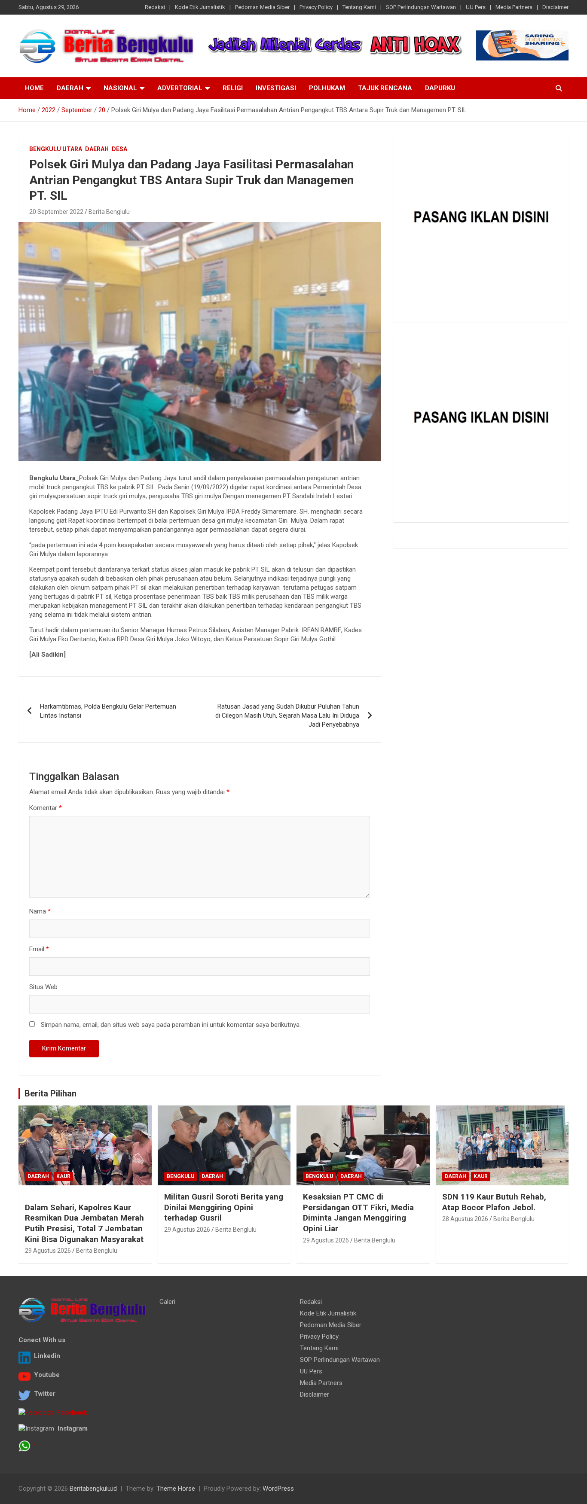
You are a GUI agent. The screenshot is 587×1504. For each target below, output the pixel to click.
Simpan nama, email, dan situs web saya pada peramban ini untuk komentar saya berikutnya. (171, 1025)
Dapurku (440, 88)
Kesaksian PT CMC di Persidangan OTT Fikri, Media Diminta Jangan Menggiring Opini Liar (358, 1212)
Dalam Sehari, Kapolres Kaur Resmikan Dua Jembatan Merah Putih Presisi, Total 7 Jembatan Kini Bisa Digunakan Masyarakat (84, 1223)
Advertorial (179, 88)
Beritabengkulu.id (93, 1488)
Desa (119, 149)
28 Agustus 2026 (465, 1218)
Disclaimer (555, 7)
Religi (233, 88)
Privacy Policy (316, 7)
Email (39, 949)
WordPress (278, 1488)
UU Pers (476, 7)
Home (34, 88)
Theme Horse (175, 1488)
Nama (40, 911)
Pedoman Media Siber (262, 7)
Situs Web (43, 987)
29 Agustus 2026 (48, 1250)
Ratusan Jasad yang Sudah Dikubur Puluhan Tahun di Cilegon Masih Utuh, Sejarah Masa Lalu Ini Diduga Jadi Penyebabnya (287, 715)
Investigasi (276, 88)
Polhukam (327, 88)
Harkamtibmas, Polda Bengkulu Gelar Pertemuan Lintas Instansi (108, 711)
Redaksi (155, 7)
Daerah (70, 88)
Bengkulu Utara (55, 149)
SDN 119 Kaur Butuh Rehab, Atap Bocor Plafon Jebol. (494, 1202)
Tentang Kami (359, 7)
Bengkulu (180, 1176)
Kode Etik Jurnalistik (200, 7)
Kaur (63, 1176)
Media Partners (513, 7)
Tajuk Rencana (385, 88)
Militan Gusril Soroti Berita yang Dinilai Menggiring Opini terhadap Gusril (223, 1207)
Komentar (45, 808)
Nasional (120, 88)
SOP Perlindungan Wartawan (421, 7)
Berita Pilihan (50, 1093)
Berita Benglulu (109, 211)
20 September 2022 (56, 211)
